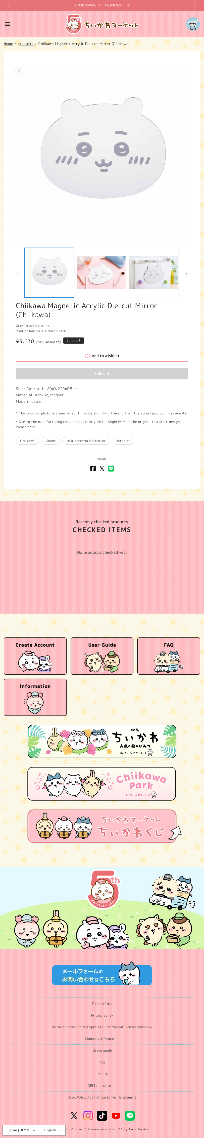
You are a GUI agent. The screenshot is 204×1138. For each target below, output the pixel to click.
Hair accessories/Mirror (86, 441)
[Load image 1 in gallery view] (49, 272)
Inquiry (102, 1073)
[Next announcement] (194, 5)
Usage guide (102, 1050)
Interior (123, 441)
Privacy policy (102, 1015)
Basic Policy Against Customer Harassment (102, 1097)
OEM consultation (102, 1085)
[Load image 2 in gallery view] (101, 272)
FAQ (102, 1062)
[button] (7, 24)
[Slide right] (186, 273)
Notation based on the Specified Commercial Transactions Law (102, 1027)
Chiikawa (27, 441)
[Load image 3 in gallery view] (154, 272)
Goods (51, 441)
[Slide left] (17, 273)
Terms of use (102, 1003)
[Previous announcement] (9, 5)
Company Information (102, 1038)
